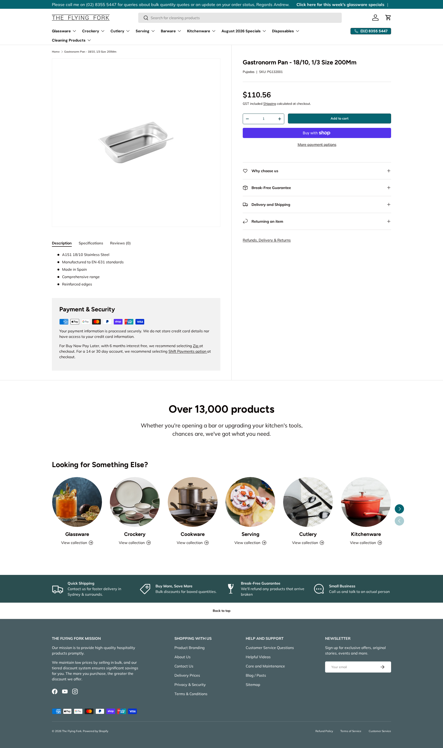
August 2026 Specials (241, 31)
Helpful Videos (258, 657)
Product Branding (189, 647)
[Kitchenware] (366, 502)
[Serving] (250, 502)
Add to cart (339, 118)
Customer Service (380, 731)
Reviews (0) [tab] (120, 243)
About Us (182, 657)
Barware (168, 31)
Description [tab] (62, 243)
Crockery (90, 31)
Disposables (283, 31)
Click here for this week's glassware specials (340, 4)
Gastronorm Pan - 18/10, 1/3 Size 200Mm (90, 51)
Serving (143, 31)
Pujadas (248, 72)
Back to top (221, 611)
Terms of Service (350, 731)
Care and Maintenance (265, 666)
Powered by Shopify (95, 731)
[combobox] (240, 18)
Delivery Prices (187, 675)
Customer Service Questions (270, 647)
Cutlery (117, 31)
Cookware (193, 534)
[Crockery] (135, 502)
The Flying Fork (71, 731)
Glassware (61, 31)
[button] (388, 17)
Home (56, 51)
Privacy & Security (190, 684)
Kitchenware (198, 31)
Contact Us (183, 666)
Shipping (269, 104)
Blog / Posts (256, 675)
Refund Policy (324, 731)
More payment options (317, 144)
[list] (136, 143)
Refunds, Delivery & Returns (267, 240)
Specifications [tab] (91, 243)
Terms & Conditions (190, 693)
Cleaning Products (69, 40)
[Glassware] (77, 502)
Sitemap (253, 684)
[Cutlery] (308, 502)
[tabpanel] (136, 269)
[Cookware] (193, 502)
